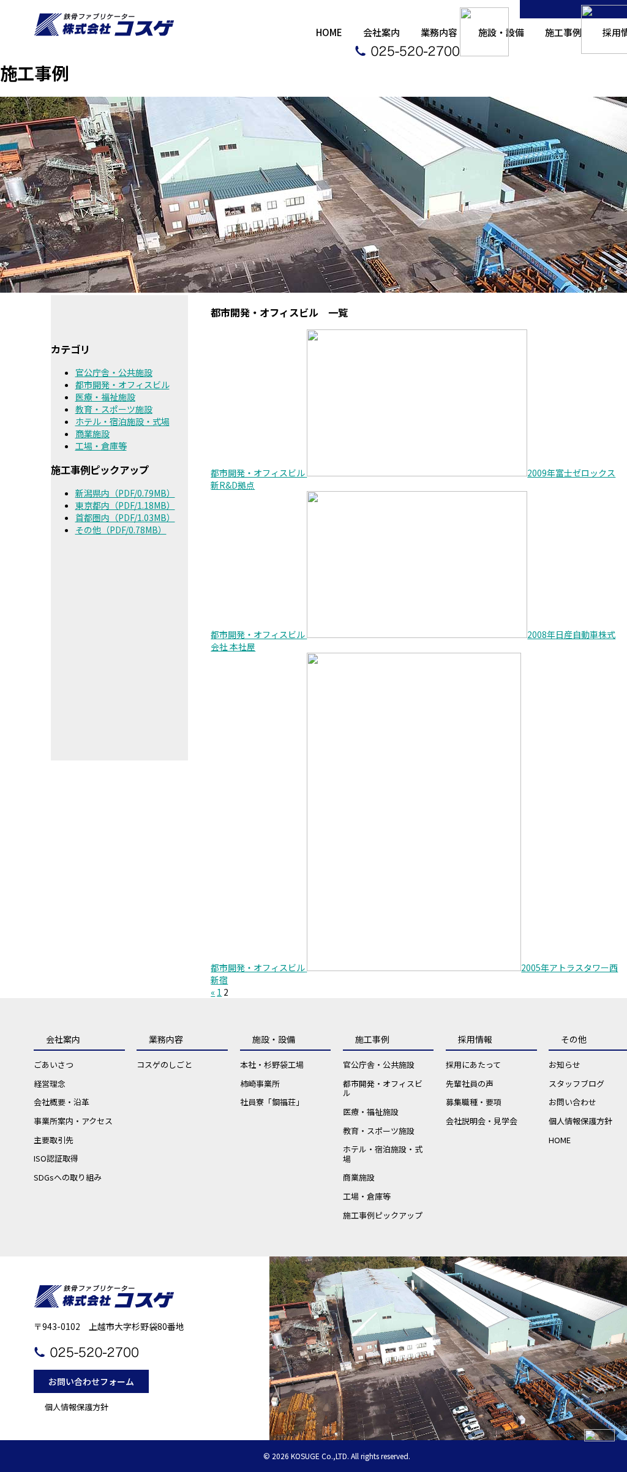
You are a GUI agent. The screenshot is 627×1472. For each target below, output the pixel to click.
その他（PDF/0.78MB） (121, 530)
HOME (329, 32)
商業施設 (92, 433)
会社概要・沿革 (61, 1102)
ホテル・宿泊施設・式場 (122, 421)
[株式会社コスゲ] (104, 18)
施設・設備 (273, 1039)
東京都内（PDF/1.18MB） (125, 505)
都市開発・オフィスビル (122, 384)
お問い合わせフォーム (91, 1381)
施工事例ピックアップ (382, 1215)
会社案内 (63, 1039)
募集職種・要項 (473, 1102)
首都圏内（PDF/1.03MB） (125, 517)
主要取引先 (53, 1140)
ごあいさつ (53, 1064)
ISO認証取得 (56, 1158)
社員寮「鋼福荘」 (272, 1102)
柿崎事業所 (260, 1083)
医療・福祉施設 (105, 397)
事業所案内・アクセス (73, 1121)
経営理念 (50, 1083)
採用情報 (475, 1039)
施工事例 (372, 1039)
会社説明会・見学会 (481, 1121)
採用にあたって (473, 1064)
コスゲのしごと (164, 1064)
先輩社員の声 (470, 1083)
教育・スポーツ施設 (113, 409)
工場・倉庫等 (101, 446)
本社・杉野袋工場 (272, 1064)
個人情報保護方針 (76, 1407)
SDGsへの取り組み (68, 1177)
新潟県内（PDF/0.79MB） (125, 493)
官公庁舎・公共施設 (113, 372)
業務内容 (166, 1039)
